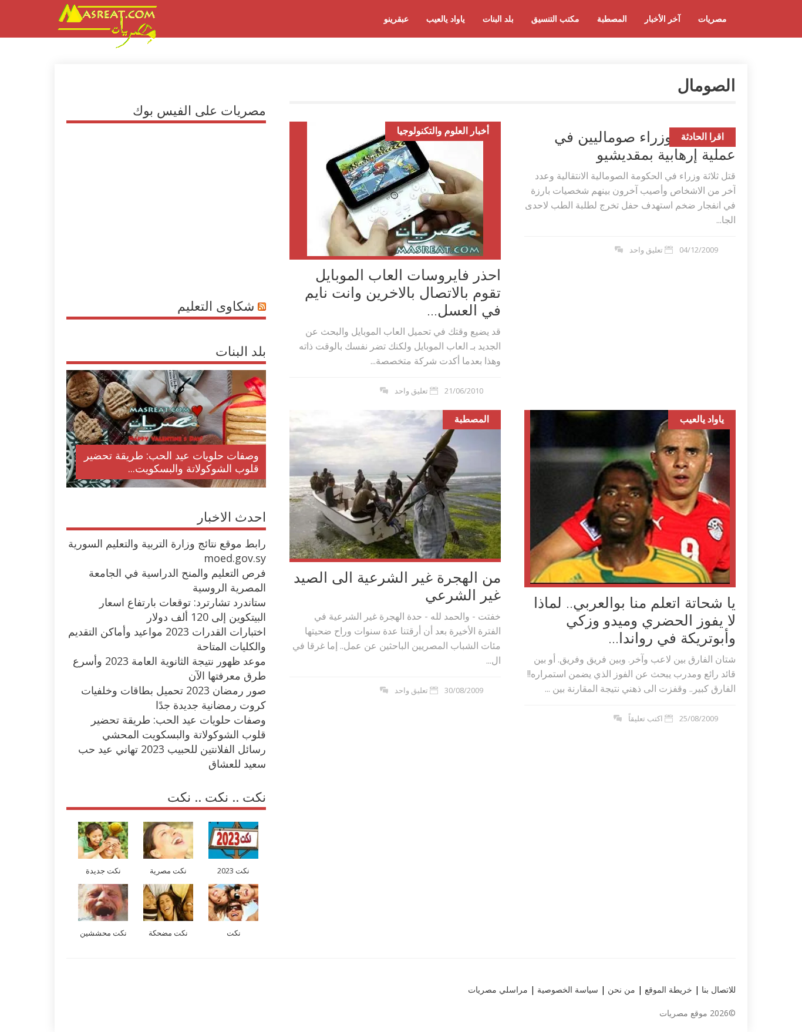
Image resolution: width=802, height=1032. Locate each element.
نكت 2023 (233, 871)
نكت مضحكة (168, 933)
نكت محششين (103, 933)
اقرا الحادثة (702, 136)
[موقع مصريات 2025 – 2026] (107, 46)
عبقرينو (396, 18)
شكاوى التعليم (215, 305)
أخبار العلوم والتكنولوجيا (443, 130)
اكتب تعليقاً (645, 718)
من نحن (620, 989)
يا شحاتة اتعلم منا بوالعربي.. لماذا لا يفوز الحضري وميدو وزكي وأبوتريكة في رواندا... (635, 619)
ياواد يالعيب (445, 18)
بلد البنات (498, 18)
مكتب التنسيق (555, 18)
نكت (234, 933)
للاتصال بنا (719, 989)
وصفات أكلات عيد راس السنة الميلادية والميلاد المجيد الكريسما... (176, 461)
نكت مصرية (168, 871)
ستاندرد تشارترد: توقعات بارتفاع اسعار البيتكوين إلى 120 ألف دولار (182, 609)
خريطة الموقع (667, 989)
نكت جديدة (103, 871)
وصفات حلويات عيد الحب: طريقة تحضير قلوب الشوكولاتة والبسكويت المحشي (178, 726)
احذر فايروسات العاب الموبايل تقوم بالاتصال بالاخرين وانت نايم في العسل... (403, 292)
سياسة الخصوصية (566, 989)
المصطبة (612, 18)
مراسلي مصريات (498, 989)
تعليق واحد (411, 390)
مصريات (712, 18)
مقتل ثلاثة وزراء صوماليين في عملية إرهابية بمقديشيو (645, 145)
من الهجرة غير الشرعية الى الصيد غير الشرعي (397, 585)
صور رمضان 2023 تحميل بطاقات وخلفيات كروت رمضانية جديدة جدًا (173, 697)
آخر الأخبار (662, 18)
